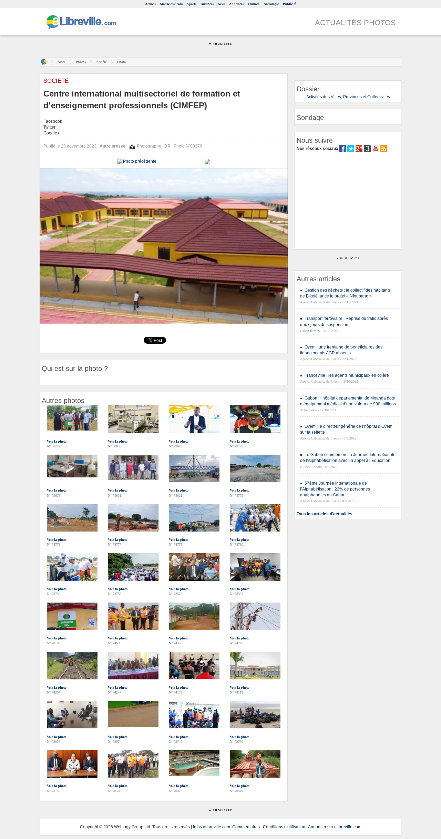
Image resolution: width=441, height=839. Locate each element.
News (221, 4)
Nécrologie (271, 4)
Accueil (150, 4)
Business (207, 4)
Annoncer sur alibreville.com (334, 827)
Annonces (236, 4)
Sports (191, 4)
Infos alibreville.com (211, 827)
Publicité (289, 4)
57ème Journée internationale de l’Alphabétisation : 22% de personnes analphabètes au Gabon (335, 489)
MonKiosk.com (171, 4)
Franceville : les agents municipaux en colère (347, 375)
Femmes (253, 4)
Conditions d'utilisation (284, 827)
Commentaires (246, 827)
